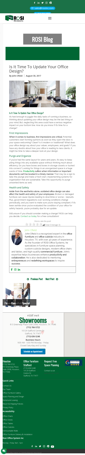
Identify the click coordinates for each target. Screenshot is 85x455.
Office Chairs (8, 416)
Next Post (50, 279)
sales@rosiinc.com (51, 373)
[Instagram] (46, 3)
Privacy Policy (8, 407)
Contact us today (28, 216)
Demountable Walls (10, 431)
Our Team (7, 389)
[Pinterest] (50, 3)
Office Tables (8, 423)
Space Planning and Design (13, 396)
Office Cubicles (8, 427)
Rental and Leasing (10, 400)
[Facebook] (34, 3)
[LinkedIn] (38, 3)
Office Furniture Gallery (12, 393)
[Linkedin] (19, 269)
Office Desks (8, 420)
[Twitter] (42, 3)
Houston (7, 361)
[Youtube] (52, 447)
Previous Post (37, 279)
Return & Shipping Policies (13, 404)
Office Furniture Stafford (30, 363)
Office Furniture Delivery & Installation (17, 434)
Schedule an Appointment (33, 351)
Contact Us (7, 385)
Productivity (29, 171)
